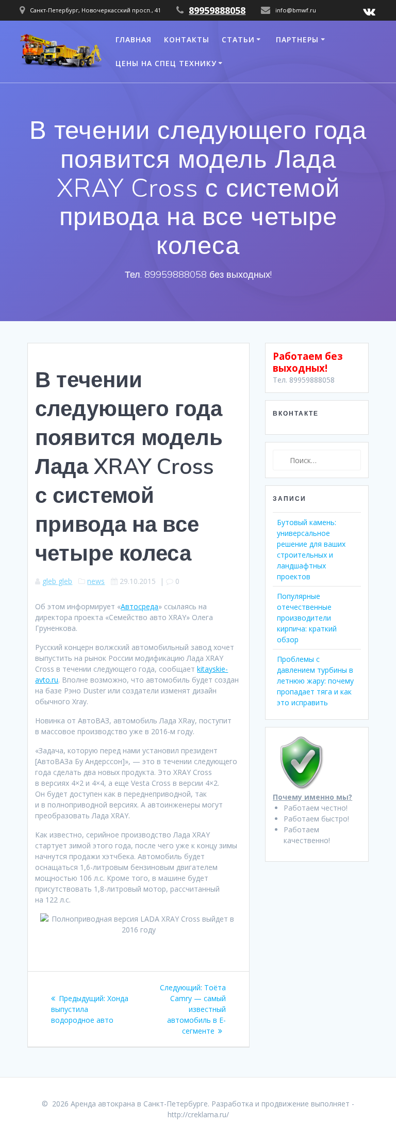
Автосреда (139, 606)
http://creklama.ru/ (198, 1114)
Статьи (238, 39)
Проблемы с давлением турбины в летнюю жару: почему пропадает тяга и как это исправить (315, 680)
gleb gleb (57, 581)
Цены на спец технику (166, 63)
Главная (134, 39)
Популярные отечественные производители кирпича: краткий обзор (307, 617)
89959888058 (217, 10)
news (96, 581)
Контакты (186, 39)
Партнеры (297, 39)
